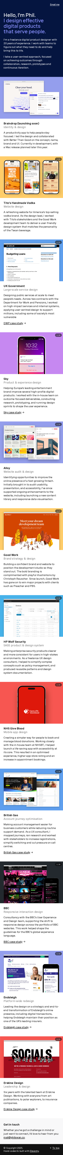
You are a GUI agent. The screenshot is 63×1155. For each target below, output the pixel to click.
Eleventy (34, 1151)
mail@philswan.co (14, 1137)
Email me (54, 4)
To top (55, 1148)
